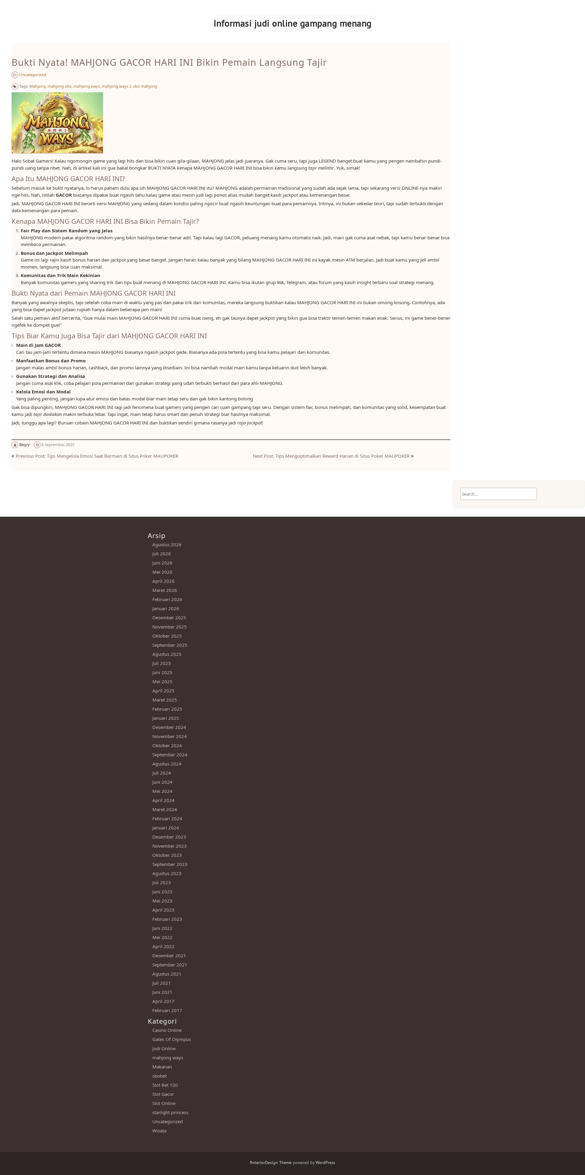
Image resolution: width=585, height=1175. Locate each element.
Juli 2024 (161, 773)
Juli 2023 (161, 882)
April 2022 (163, 946)
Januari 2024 (165, 828)
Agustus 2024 (167, 764)
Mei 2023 (162, 901)
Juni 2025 (162, 672)
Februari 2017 (167, 1010)
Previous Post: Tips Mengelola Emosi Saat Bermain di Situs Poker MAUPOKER (97, 456)
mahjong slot (60, 86)
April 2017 (163, 1001)
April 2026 (163, 581)
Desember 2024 (169, 727)
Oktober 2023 (167, 855)
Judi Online (164, 1048)
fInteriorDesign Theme (271, 1162)
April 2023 (163, 910)
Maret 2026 (164, 590)
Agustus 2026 (167, 544)
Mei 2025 (162, 681)
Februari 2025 (167, 709)
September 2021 (169, 965)
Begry (24, 444)
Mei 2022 (162, 937)
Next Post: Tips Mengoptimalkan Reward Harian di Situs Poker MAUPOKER (331, 456)
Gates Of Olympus (171, 1039)
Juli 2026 (161, 554)
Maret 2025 (164, 700)
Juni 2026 (162, 563)
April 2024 (163, 800)
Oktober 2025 (167, 636)
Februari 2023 (167, 919)
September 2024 (169, 754)
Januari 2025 (165, 718)
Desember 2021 (169, 955)
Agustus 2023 (167, 873)
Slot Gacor (163, 1094)
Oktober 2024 (167, 745)
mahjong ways (86, 86)
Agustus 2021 (167, 974)
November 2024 (169, 736)
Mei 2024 (162, 791)
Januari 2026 (165, 608)
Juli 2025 (161, 663)
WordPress (325, 1162)
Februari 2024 (167, 818)
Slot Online (164, 1103)
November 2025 (169, 627)
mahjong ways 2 (116, 86)
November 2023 (169, 846)
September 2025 (169, 645)
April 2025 (163, 691)
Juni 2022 (162, 928)
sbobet (159, 1076)
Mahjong (37, 86)
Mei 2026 (162, 572)
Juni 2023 (162, 891)
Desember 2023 (169, 837)
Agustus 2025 (167, 654)
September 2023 (169, 864)
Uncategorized (32, 74)
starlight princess (170, 1112)
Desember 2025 (169, 617)
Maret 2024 (164, 809)
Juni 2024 (162, 782)
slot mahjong (145, 86)
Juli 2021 (161, 983)
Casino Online (167, 1030)
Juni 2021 (162, 992)
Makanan (162, 1067)
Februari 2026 (167, 599)
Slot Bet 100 (165, 1085)
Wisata (159, 1131)
